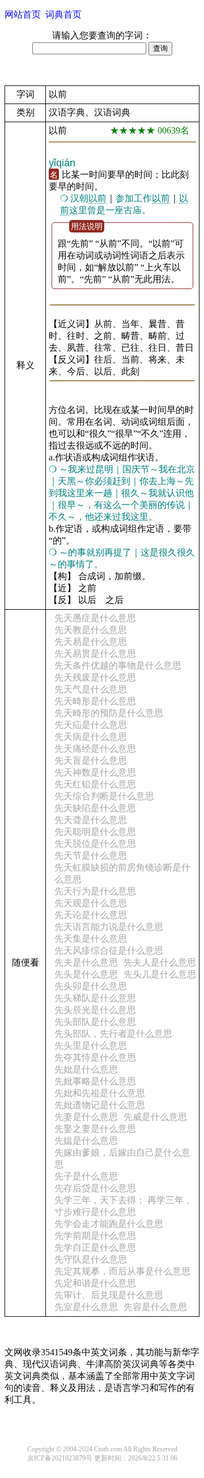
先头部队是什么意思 (95, 1022)
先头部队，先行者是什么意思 (113, 1034)
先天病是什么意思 (90, 737)
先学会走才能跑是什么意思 (108, 1224)
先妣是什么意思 (86, 1069)
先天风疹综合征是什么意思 (108, 950)
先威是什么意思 (155, 1117)
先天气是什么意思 (90, 689)
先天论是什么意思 (90, 915)
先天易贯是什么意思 (95, 653)
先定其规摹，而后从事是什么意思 (122, 1271)
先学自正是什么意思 (95, 1247)
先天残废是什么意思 (95, 677)
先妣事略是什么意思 (95, 1081)
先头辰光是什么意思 (95, 1010)
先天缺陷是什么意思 (95, 808)
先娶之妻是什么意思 (95, 1129)
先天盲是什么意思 (90, 760)
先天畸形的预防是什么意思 (108, 713)
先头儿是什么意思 (160, 974)
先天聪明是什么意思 (95, 832)
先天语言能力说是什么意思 (108, 927)
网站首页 (23, 14)
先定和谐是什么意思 (95, 1283)
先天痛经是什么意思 (95, 748)
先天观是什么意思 (90, 903)
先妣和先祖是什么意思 (99, 1093)
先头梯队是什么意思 (95, 998)
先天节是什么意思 (90, 855)
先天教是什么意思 (90, 630)
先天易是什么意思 (90, 642)
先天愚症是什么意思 (95, 618)
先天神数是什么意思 (95, 772)
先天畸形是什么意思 (95, 701)
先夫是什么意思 (86, 962)
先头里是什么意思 (90, 1045)
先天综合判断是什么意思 (104, 796)
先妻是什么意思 (86, 1117)
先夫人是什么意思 (160, 962)
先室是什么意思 (86, 1307)
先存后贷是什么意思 (95, 1188)
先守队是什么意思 (90, 1259)
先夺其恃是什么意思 (95, 1057)
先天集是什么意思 (90, 938)
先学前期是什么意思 (95, 1235)
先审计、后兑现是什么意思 (108, 1295)
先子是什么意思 (86, 1176)
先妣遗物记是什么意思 (99, 1105)
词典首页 (63, 14)
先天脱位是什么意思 (95, 843)
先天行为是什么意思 (95, 891)
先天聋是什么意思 (90, 820)
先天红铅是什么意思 (95, 784)
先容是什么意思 (155, 1307)
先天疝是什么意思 (90, 725)
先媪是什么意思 (86, 1140)
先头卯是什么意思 (90, 986)
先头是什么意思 (86, 974)
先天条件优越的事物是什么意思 (117, 665)
